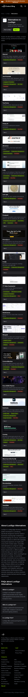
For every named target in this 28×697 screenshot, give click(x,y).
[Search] (21, 6)
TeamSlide (6, 505)
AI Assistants (6, 151)
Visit (15, 29)
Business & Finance (6, 668)
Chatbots (16, 670)
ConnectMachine (8, 361)
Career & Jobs (4, 670)
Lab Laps (5, 194)
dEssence (5, 146)
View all (3, 685)
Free (19, 296)
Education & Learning (16, 291)
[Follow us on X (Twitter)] (2, 644)
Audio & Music (17, 662)
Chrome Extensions (7, 153)
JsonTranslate (7, 76)
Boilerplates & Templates (20, 666)
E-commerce (4, 681)
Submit (3, 652)
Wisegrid (5, 335)
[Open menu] (25, 6)
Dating (2, 677)
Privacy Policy (18, 652)
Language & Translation (8, 82)
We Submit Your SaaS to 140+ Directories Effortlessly (15, 2)
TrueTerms (6, 103)
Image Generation (7, 417)
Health (16, 683)
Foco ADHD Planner (8, 385)
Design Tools (6, 413)
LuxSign (8, 13)
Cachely (5, 434)
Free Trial (20, 129)
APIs (4, 223)
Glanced (5, 54)
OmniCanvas (6, 312)
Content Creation (5, 675)
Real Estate (20, 464)
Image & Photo (14, 413)
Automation (6, 178)
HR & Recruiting (5, 683)
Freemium (20, 59)
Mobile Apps (6, 369)
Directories (5, 466)
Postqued (5, 215)
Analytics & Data (7, 340)
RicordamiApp (7, 483)
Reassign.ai (6, 239)
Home (2, 13)
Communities (17, 672)
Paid (16, 223)
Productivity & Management (9, 59)
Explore (3, 650)
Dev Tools (20, 84)
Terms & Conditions (20, 650)
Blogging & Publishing (6, 666)
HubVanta (5, 408)
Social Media (20, 220)
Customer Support (18, 675)
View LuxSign (7, 29)
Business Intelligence (19, 668)
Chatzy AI (5, 123)
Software (5, 344)
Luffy (4, 170)
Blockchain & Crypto (19, 664)
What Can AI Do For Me (9, 459)
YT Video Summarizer (9, 286)
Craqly (4, 261)
